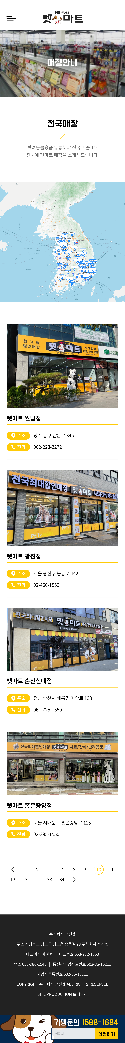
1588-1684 (100, 1023)
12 (12, 880)
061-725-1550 (47, 710)
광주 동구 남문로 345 (53, 436)
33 (49, 880)
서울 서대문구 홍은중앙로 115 (62, 823)
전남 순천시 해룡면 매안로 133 (62, 698)
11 (110, 870)
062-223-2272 (47, 447)
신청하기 (106, 1034)
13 (25, 880)
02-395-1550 (46, 834)
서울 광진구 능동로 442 (55, 574)
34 (61, 880)
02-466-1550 (46, 585)
